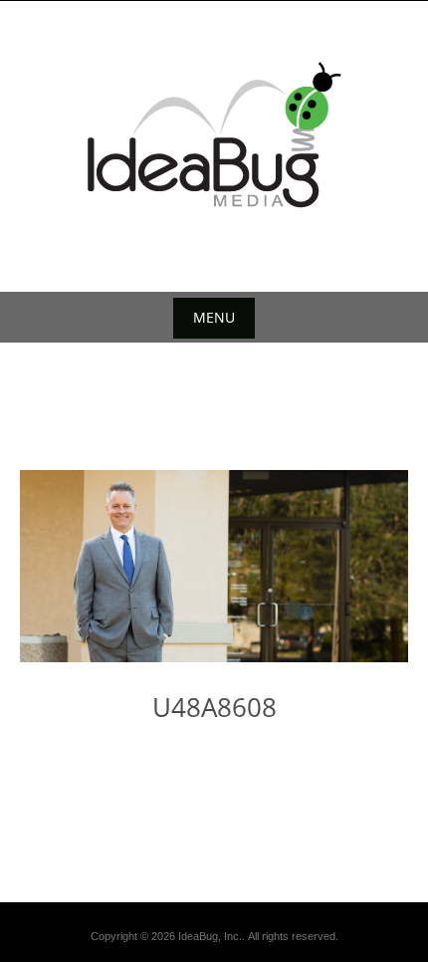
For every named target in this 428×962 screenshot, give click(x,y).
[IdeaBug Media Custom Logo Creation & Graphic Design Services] (214, 135)
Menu (214, 317)
